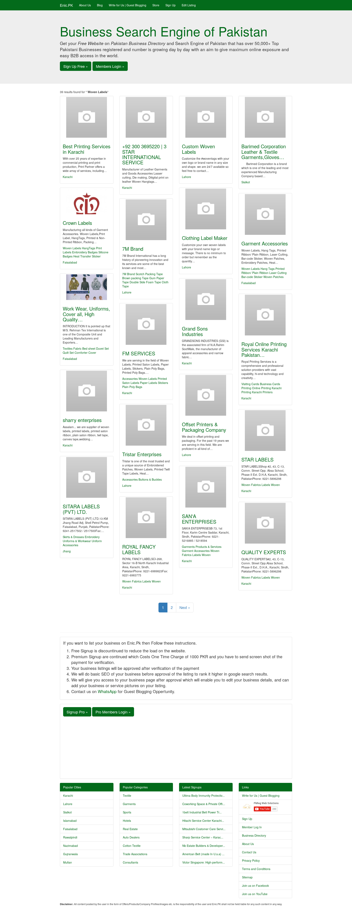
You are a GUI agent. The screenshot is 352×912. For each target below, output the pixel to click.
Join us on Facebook (255, 885)
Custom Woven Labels (198, 149)
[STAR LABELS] (265, 430)
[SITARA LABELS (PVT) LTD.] (86, 477)
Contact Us (249, 852)
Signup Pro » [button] (77, 711)
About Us (85, 5)
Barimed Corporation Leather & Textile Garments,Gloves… (263, 151)
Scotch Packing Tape (149, 274)
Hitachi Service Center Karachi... (203, 821)
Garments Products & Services (201, 547)
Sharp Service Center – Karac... (202, 837)
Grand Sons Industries (195, 331)
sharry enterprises (82, 419)
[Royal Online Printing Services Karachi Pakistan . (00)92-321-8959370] (265, 315)
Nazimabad (70, 846)
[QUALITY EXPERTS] (265, 523)
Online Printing (261, 388)
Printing (246, 388)
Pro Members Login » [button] (113, 711)
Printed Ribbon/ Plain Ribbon (263, 271)
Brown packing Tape (135, 278)
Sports (127, 812)
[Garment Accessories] (265, 214)
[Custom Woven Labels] (206, 117)
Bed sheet (88, 348)
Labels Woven (271, 485)
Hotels (127, 821)
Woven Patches (273, 277)
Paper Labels (148, 383)
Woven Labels (72, 248)
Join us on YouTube (254, 894)
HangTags (88, 248)
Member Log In (252, 827)
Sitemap (247, 877)
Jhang (67, 551)
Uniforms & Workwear (77, 541)
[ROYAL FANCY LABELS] (146, 517)
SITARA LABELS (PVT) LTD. (81, 509)
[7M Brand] (146, 219)
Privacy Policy (251, 860)
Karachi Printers (262, 392)
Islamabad (70, 821)
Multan (67, 862)
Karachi (68, 177)
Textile (127, 795)
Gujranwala (70, 854)
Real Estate (130, 829)
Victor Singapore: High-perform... (203, 862)
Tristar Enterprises (142, 454)
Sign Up (170, 5)
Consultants (130, 862)
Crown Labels (77, 222)
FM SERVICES (138, 353)
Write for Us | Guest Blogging (127, 5)
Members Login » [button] (110, 66)
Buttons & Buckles (150, 479)
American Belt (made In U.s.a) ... (203, 854)
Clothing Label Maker (204, 237)
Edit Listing (189, 5)
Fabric (77, 348)
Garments (129, 804)
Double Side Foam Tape (145, 282)
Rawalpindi (70, 837)
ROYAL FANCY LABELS (139, 549)
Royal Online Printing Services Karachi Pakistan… (264, 349)
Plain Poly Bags (132, 387)
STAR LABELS (257, 459)
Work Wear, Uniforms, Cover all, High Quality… (86, 314)
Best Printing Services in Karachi (86, 149)
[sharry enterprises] (86, 391)
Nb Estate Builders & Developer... (203, 846)
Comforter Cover (85, 353)
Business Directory (254, 835)
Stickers (163, 383)
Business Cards (270, 384)
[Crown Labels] (86, 201)
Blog (100, 5)
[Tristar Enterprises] (146, 425)
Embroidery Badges (85, 252)
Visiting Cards (250, 384)
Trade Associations (135, 854)
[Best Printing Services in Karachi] (86, 117)
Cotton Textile (132, 846)
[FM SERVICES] (146, 324)
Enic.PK (66, 5)
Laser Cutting (278, 273)
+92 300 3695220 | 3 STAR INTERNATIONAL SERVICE (144, 154)
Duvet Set (102, 348)
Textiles (68, 348)
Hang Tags (268, 269)
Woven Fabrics (251, 485)
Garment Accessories (264, 243)
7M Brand (132, 248)
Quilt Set (68, 353)
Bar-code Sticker (252, 277)
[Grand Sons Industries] (206, 299)
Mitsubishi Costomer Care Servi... (204, 829)
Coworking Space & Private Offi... (203, 804)
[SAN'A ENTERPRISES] (206, 487)
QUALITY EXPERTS (263, 552)
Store (155, 5)
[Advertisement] (176, 747)
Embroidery (92, 537)
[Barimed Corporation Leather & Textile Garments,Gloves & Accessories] (265, 117)
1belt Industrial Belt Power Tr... (202, 812)
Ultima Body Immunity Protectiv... (203, 795)
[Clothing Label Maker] (206, 209)
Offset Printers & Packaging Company (204, 427)
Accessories (130, 379)
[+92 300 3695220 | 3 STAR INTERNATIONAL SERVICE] (146, 117)
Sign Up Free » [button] (75, 66)
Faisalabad (70, 262)
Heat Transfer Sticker (87, 256)
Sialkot (245, 182)
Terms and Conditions (256, 869)
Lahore (186, 177)
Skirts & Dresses (73, 537)
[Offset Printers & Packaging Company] (206, 395)
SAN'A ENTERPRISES (199, 518)
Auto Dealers (131, 837)
